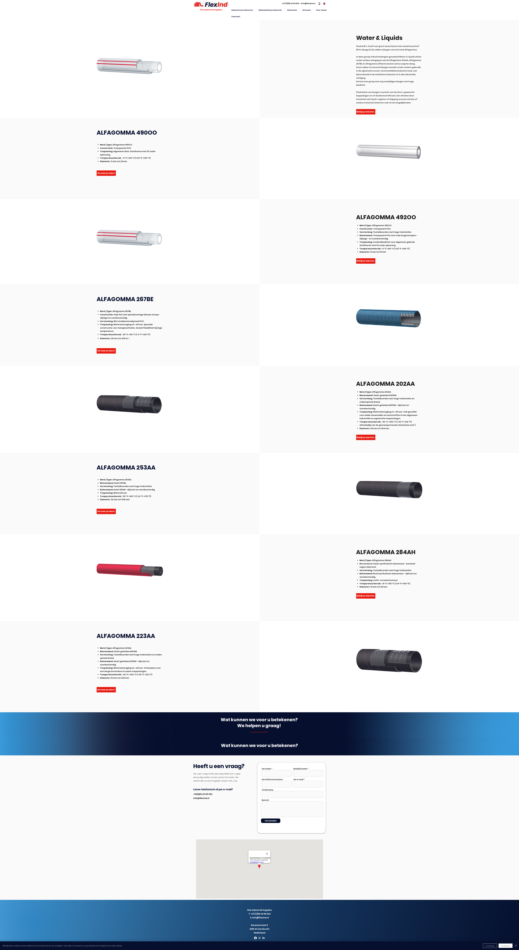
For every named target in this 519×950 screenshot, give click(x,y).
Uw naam (266, 769)
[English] (323, 3)
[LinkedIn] (263, 938)
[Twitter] (259, 938)
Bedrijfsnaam (300, 769)
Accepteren (505, 946)
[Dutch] (318, 3)
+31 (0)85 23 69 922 (290, 3)
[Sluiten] (515, 946)
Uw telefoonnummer (272, 779)
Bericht (265, 800)
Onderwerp (267, 790)
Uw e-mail (298, 779)
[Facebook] (255, 938)
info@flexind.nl (308, 3)
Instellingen (490, 946)
